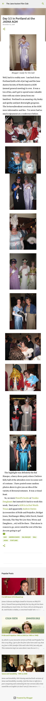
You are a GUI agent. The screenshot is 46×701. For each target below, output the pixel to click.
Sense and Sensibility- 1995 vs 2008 (14, 674)
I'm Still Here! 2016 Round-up (12, 597)
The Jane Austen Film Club (17, 4)
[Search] (43, 3)
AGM (5, 537)
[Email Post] (4, 534)
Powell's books (22, 498)
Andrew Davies (29, 509)
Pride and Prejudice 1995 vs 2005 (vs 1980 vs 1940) (20, 635)
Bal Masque (26, 537)
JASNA (6, 540)
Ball (34, 537)
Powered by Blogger (24, 698)
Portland (14, 540)
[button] (4, 29)
